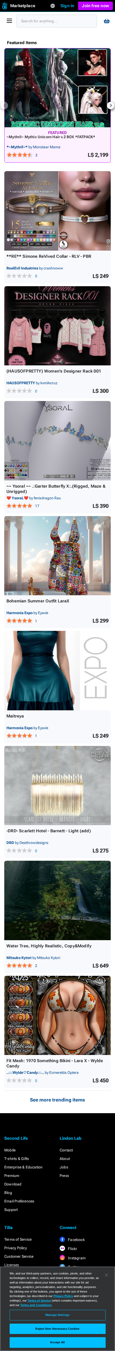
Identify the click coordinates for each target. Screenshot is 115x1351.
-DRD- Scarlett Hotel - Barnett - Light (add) (48, 830)
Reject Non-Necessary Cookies (57, 1328)
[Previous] (4, 105)
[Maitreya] (57, 670)
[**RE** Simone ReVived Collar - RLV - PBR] (57, 211)
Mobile (10, 1150)
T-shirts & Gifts (16, 1158)
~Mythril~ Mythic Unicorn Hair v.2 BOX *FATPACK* (51, 137)
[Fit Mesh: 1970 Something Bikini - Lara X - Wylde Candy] (57, 1015)
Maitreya (15, 716)
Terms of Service (18, 1239)
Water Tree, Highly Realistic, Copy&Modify (48, 945)
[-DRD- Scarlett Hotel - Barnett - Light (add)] (57, 785)
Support (11, 1210)
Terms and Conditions (36, 1305)
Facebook (76, 1240)
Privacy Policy (15, 1248)
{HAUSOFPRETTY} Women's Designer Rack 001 (53, 371)
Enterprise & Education (23, 1167)
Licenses (11, 1265)
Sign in (67, 5)
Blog (8, 1192)
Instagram (76, 1258)
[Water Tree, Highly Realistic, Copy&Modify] (57, 900)
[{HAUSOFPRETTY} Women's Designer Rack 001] (57, 326)
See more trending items (57, 1100)
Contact (66, 1150)
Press (64, 1175)
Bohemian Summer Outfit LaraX (38, 600)
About (65, 1158)
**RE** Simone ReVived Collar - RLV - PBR (48, 256)
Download (13, 1184)
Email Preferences (19, 1201)
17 (37, 506)
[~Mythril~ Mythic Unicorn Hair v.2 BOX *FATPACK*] (57, 87)
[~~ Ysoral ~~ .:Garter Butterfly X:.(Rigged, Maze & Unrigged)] (57, 440)
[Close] (106, 1275)
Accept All (57, 1342)
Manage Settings (57, 1314)
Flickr (72, 1249)
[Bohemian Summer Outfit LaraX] (57, 556)
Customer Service (18, 1256)
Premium (11, 1175)
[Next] (110, 105)
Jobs (64, 1167)
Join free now (95, 5)
